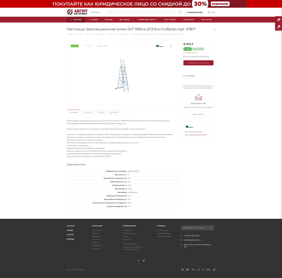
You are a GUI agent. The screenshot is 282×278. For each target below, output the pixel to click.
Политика (126, 239)
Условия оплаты (163, 230)
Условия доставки (163, 233)
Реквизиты (96, 249)
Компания (97, 226)
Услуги (70, 234)
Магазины (127, 230)
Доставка (114, 112)
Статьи (125, 236)
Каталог (71, 226)
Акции (70, 230)
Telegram (138, 260)
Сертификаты (97, 245)
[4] (90, 46)
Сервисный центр (129, 233)
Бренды (70, 239)
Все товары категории (193, 132)
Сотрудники (96, 236)
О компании (96, 230)
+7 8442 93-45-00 (194, 12)
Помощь (161, 226)
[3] (88, 46)
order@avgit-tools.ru (192, 240)
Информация (129, 226)
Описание (74, 112)
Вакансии (96, 239)
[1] (84, 46)
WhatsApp (143, 260)
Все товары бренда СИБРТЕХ (196, 135)
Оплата (101, 112)
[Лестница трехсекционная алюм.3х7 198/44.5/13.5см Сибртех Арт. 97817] (122, 75)
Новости (95, 233)
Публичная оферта (130, 244)
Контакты (95, 242)
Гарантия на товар (164, 236)
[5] (92, 46)
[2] (86, 46)
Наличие (87, 112)
